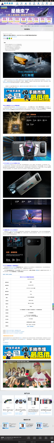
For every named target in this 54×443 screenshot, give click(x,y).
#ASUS (7, 36)
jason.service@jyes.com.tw (8, 438)
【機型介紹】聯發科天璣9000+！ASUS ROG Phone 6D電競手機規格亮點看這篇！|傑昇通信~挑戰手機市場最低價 (8, 4)
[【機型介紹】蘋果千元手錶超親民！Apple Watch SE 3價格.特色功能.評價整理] (21, 401)
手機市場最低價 (24, 86)
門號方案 (42, 4)
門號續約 (38, 86)
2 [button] (25, 24)
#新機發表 (4, 36)
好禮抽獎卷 (35, 86)
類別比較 (34, 438)
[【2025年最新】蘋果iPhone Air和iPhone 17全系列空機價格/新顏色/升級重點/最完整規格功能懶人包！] (33, 401)
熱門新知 (40, 438)
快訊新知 (46, 4)
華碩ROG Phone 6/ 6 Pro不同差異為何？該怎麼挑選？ (14, 333)
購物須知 (46, 438)
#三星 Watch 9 (5, 414)
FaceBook (53, 304)
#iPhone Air (33, 414)
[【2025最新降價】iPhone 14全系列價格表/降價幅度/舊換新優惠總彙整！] (46, 401)
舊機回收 (34, 4)
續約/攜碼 (11, 339)
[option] (27, 15)
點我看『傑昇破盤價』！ (31, 326)
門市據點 (38, 4)
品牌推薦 (34, 437)
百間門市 (24, 339)
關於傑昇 (51, 4)
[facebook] (41, 1)
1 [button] (24, 24)
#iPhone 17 (29, 414)
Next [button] (52, 15)
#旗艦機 (12, 36)
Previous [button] (2, 15)
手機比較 (30, 4)
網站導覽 (52, 438)
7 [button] (29, 24)
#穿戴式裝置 (20, 414)
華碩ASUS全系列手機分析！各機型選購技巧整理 (13, 330)
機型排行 (21, 4)
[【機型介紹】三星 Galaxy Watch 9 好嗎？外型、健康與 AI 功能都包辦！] (8, 401)
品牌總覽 (28, 437)
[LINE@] (37, 1)
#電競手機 (15, 36)
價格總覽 (17, 4)
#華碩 (10, 36)
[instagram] (33, 1)
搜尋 (52, 1)
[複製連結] (11, 38)
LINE (53, 305)
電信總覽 (52, 437)
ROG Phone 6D (8, 109)
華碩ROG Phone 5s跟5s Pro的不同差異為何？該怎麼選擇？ (15, 331)
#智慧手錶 (16, 414)
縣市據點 (40, 437)
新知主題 (28, 438)
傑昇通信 (17, 86)
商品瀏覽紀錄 (53, 307)
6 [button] (28, 24)
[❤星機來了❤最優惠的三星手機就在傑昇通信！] (27, 15)
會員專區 (47, 0)
